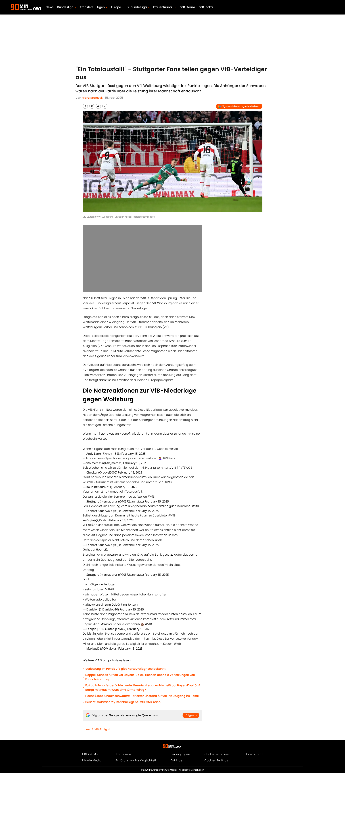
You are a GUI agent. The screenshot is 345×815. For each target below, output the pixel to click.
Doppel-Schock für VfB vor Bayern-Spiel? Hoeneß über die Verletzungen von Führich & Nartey (140, 677)
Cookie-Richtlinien (217, 754)
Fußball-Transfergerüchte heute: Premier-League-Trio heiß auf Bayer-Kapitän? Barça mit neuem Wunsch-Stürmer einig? (142, 687)
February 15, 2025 (133, 454)
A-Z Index (177, 760)
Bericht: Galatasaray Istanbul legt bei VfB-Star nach (122, 702)
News (50, 7)
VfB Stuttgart (102, 729)
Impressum (124, 754)
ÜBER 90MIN (90, 754)
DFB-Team (187, 7)
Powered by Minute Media (163, 769)
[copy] (104, 106)
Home (86, 729)
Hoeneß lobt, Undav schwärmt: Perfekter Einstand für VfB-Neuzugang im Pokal (142, 696)
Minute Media (91, 760)
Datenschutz (254, 754)
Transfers (86, 7)
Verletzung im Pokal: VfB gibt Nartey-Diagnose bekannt (125, 669)
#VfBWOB (170, 458)
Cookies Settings (216, 760)
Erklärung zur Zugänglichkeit (136, 760)
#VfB (174, 449)
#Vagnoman (137, 506)
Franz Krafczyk (92, 98)
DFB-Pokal (206, 7)
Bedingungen (180, 754)
